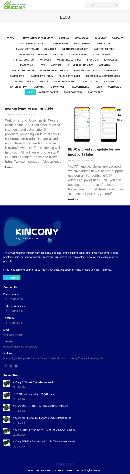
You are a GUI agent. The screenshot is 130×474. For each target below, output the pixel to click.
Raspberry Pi (111, 70)
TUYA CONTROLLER (80, 87)
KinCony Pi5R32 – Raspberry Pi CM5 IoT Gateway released (44, 441)
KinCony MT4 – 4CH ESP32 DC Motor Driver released (40, 406)
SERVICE (43, 81)
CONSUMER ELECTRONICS (32, 43)
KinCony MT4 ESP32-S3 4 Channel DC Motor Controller (42, 418)
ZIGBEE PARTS (95, 92)
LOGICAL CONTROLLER (23, 70)
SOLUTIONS (109, 81)
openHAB (104, 65)
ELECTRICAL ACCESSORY (75, 49)
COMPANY (117, 38)
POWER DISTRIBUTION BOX (54, 70)
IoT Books (45, 60)
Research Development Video (102, 76)
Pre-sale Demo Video (86, 70)
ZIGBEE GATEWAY (73, 92)
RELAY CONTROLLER (69, 76)
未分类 (99, 87)
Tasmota (38, 87)
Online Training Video (80, 65)
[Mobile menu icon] (124, 5)
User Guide (114, 87)
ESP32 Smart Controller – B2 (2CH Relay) (35, 394)
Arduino (64, 38)
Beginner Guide (78, 54)
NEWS (42, 65)
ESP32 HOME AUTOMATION (32, 54)
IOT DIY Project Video (69, 60)
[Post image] (6, 383)
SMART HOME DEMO (64, 81)
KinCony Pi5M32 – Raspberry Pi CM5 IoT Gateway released (44, 429)
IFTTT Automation (23, 60)
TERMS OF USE (56, 87)
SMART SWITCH (89, 81)
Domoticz (50, 49)
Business (100, 38)
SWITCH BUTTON (18, 87)
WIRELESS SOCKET (48, 92)
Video (30, 92)
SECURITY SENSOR (24, 81)
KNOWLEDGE (110, 60)
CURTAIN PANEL (59, 43)
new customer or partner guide (29, 108)
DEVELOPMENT (82, 43)
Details (9, 167)
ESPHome (58, 54)
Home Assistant (102, 54)
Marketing (26, 65)
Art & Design (82, 38)
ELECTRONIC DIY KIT (104, 49)
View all (12, 38)
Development (104, 43)
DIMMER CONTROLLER (27, 49)
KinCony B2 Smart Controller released (33, 382)
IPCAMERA (93, 60)
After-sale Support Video (38, 38)
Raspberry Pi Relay (42, 76)
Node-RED (56, 65)
